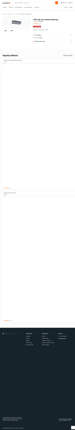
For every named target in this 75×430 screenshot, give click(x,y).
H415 (16, 14)
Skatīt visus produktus (67, 55)
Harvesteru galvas (18, 7)
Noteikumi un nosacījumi (46, 340)
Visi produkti (36, 7)
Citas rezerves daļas (28, 7)
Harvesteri (11, 7)
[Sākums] (7, 2)
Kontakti (70, 7)
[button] (3, 22)
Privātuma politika (45, 338)
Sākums (4, 14)
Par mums (66, 7)
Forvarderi (5, 7)
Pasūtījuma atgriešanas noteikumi (48, 342)
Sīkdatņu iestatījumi (45, 344)
